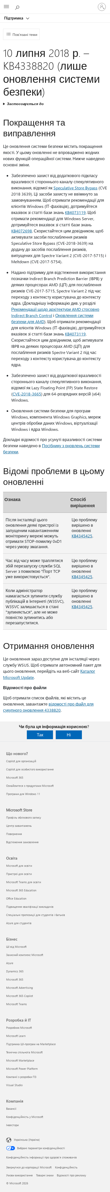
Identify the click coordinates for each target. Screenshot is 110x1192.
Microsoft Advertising (19, 988)
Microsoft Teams (16, 1004)
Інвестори (12, 1125)
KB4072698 (21, 230)
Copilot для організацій (21, 761)
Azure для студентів (18, 923)
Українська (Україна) (27, 1140)
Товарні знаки (44, 1175)
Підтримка (14, 18)
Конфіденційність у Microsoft (24, 1117)
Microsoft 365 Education (21, 890)
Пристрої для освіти (19, 874)
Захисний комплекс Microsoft (24, 955)
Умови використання (19, 1175)
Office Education (16, 898)
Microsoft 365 (14, 777)
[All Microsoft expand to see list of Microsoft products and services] (6, 7)
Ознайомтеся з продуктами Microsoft (30, 786)
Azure (9, 963)
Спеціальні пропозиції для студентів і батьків (35, 915)
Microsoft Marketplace (20, 1060)
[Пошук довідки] (18, 7)
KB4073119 (75, 212)
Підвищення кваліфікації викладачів (29, 907)
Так (40, 734)
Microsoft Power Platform (22, 1069)
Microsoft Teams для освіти (23, 882)
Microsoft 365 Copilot (19, 996)
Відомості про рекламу (71, 1175)
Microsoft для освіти (19, 866)
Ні (69, 734)
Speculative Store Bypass (75, 187)
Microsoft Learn (16, 1036)
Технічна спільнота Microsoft (24, 1052)
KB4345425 (82, 535)
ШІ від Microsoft (16, 947)
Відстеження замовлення (22, 842)
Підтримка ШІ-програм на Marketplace (31, 1044)
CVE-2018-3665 (27, 393)
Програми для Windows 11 (23, 794)
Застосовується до (25, 103)
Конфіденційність (66, 1167)
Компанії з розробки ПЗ (21, 1077)
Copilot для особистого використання (30, 769)
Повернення (14, 834)
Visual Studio (14, 1085)
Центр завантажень (19, 826)
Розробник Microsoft (19, 1028)
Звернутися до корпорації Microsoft (29, 1167)
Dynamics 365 (15, 971)
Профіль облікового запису (23, 817)
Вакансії (11, 1109)
